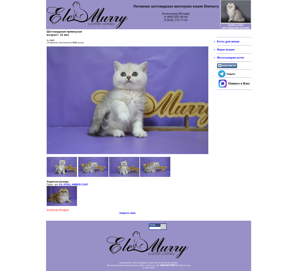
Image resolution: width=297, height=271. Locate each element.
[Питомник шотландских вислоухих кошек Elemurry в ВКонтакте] (227, 67)
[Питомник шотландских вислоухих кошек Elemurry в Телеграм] (227, 76)
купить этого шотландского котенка (235, 26)
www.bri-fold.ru (168, 265)
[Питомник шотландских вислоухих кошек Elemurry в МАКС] (234, 88)
